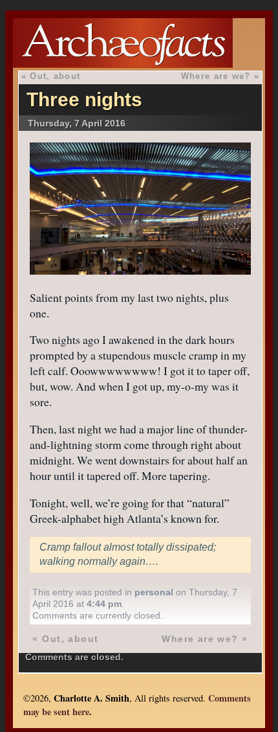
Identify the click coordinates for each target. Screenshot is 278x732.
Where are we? (216, 76)
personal (153, 592)
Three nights (84, 99)
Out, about (55, 76)
